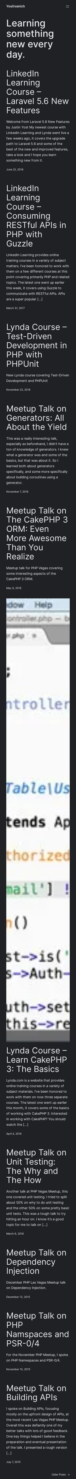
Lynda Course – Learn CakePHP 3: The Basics (36, 1059)
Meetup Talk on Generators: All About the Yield (36, 418)
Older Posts (61, 1474)
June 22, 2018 (14, 169)
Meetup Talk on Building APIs (36, 1393)
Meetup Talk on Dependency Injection (36, 1261)
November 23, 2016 (18, 389)
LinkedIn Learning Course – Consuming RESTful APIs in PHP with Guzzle (36, 216)
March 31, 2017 (15, 308)
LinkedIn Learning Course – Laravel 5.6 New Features (37, 92)
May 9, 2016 (13, 588)
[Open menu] (67, 6)
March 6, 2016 (15, 1233)
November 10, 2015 (18, 1369)
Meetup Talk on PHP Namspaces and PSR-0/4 (37, 1329)
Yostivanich (15, 6)
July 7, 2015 (13, 1461)
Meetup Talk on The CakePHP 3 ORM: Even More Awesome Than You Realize (37, 533)
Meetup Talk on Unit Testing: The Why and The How (36, 1166)
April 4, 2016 (14, 1133)
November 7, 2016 (17, 491)
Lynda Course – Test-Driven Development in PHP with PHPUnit (36, 345)
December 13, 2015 (18, 1296)
